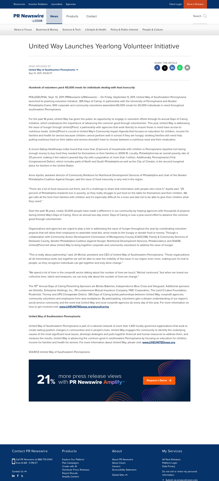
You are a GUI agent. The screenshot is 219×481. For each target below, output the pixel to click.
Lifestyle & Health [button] (95, 30)
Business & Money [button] (47, 30)
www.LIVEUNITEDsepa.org (158, 342)
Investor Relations (38, 4)
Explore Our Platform (73, 459)
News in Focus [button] (23, 30)
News (54, 16)
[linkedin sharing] (172, 68)
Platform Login (169, 463)
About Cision (119, 463)
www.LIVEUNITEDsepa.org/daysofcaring (84, 307)
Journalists (56, 4)
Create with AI (69, 466)
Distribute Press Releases (75, 470)
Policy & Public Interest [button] (124, 30)
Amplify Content (70, 476)
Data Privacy (168, 466)
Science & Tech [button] (71, 30)
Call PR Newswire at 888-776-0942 (34, 459)
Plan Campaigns (70, 463)
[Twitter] (22, 476)
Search (197, 16)
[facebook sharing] (157, 68)
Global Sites (118, 475)
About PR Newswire (122, 459)
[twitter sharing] (165, 68)
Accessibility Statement (124, 470)
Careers (116, 466)
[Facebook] (17, 476)
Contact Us (18, 471)
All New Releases (171, 459)
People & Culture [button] (153, 30)
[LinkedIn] (14, 476)
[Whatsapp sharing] (180, 68)
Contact (91, 16)
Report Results (70, 473)
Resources (19, 4)
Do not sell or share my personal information (179, 473)
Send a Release (195, 4)
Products (72, 16)
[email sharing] (187, 68)
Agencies (71, 4)
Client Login (175, 4)
